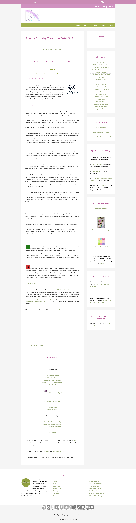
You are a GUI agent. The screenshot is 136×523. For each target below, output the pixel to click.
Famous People (101, 79)
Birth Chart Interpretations (101, 65)
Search (55, 496)
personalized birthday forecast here (35, 301)
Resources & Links (101, 106)
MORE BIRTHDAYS (52, 49)
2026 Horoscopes (101, 127)
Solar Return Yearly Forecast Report (67, 289)
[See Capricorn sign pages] (83, 510)
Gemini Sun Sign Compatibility (52, 422)
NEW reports (102, 185)
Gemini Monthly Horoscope (52, 378)
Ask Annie (101, 77)
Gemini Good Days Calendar (52, 384)
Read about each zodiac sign (101, 230)
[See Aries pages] (44, 510)
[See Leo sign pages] (62, 510)
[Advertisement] (52, 329)
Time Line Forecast (98, 164)
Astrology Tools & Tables (101, 96)
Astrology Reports (101, 62)
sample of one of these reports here (45, 299)
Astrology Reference (101, 99)
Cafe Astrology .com (37, 14)
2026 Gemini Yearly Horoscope (52, 401)
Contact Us (56, 486)
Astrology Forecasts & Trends (101, 69)
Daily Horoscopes (94, 486)
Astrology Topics (101, 101)
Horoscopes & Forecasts (101, 67)
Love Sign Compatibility (101, 87)
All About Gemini (52, 407)
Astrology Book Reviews (101, 104)
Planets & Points (101, 84)
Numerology (52, 432)
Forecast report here (56, 309)
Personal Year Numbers (58, 451)
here (102, 263)
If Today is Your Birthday (36, 345)
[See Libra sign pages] (70, 510)
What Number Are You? (101, 247)
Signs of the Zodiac (101, 82)
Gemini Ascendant (52, 409)
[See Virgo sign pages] (66, 510)
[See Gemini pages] (53, 510)
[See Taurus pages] (48, 510)
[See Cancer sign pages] (57, 510)
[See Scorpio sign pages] (74, 510)
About (55, 483)
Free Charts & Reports (95, 483)
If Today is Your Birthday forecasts (101, 136)
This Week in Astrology (96, 496)
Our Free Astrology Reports (101, 132)
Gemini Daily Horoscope (52, 375)
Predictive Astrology (101, 94)
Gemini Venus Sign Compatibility (52, 426)
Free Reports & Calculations (101, 109)
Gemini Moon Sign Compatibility (52, 424)
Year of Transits (97, 171)
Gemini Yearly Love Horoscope (52, 380)
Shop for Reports (94, 481)
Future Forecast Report (55, 393)
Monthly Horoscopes (95, 488)
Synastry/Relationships (101, 92)
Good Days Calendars (95, 491)
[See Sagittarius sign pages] (79, 510)
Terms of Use (57, 488)
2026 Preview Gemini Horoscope (52, 399)
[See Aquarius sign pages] (88, 510)
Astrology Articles (101, 72)
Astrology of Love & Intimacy (101, 74)
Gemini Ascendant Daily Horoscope (52, 382)
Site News (56, 493)
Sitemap (55, 491)
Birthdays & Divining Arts (101, 89)
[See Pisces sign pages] (92, 510)
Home (55, 481)
